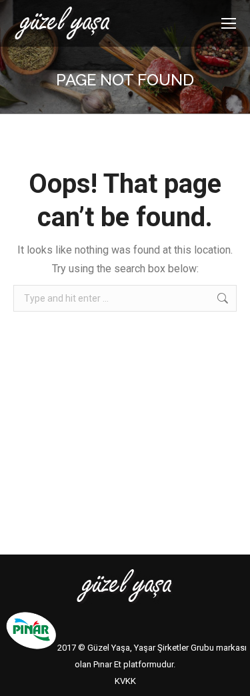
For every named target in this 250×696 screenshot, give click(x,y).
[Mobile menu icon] (229, 23)
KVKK (125, 681)
